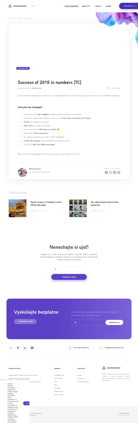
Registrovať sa (58, 391)
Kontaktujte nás (59, 375)
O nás (79, 375)
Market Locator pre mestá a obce (19, 378)
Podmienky (81, 378)
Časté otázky (58, 378)
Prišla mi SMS (58, 394)
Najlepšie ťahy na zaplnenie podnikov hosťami (23, 375)
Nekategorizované (24, 88)
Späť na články (25, 18)
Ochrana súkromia (83, 382)
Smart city (86, 6)
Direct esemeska (71, 6)
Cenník (108, 6)
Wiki (55, 382)
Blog (55, 385)
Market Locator (18, 6)
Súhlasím (29, 403)
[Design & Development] (110, 414)
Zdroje (98, 6)
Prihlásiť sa (57, 388)
